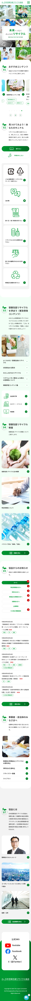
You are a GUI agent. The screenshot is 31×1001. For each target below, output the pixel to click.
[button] (28, 2)
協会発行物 (13, 396)
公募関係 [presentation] (15, 606)
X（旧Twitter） (15, 961)
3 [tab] (14, 110)
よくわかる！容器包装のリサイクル (13, 361)
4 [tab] (16, 110)
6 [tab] (21, 110)
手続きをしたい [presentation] (18, 155)
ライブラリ (7, 778)
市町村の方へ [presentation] (20, 591)
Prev (10, 115)
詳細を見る (17, 553)
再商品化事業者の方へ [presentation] (19, 596)
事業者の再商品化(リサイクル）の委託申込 (14, 762)
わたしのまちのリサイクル (12, 373)
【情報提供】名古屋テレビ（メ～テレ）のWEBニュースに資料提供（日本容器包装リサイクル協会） (15, 659)
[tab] (15, 148)
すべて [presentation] (21, 582)
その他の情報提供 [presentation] (19, 610)
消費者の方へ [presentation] (20, 601)
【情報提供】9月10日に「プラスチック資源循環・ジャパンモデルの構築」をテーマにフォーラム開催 (15, 627)
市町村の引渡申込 (9, 768)
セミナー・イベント (16, 404)
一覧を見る (17, 704)
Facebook (17, 951)
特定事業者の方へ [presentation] (19, 587)
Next (20, 115)
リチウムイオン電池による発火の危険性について (13, 379)
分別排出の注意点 (9, 368)
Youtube (16, 945)
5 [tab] (19, 110)
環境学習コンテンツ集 (10, 385)
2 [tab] (11, 110)
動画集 (12, 412)
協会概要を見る (17, 922)
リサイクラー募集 (9, 773)
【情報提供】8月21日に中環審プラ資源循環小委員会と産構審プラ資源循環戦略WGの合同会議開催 (15, 643)
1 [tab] (9, 110)
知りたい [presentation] (18, 149)
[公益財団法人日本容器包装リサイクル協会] (12, 3)
